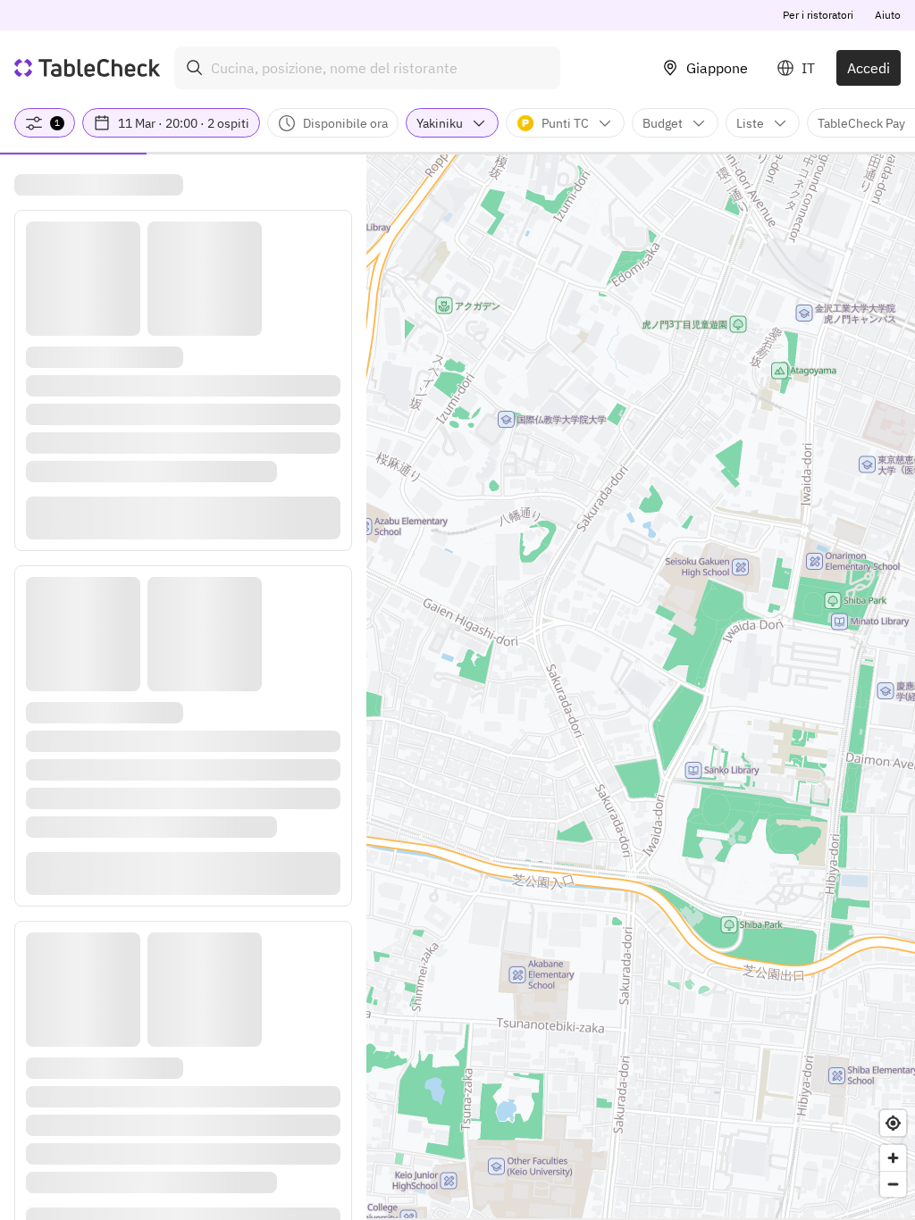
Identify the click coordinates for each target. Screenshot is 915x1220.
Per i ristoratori (818, 14)
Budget (662, 123)
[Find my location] (893, 1123)
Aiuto (888, 14)
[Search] (195, 68)
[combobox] (367, 67)
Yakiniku (439, 123)
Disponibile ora (345, 123)
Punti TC (565, 123)
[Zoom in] (893, 1158)
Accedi (868, 68)
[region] (640, 686)
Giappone (717, 68)
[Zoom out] (893, 1184)
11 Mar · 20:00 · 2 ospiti (183, 123)
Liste (750, 123)
